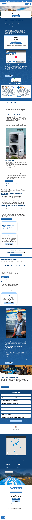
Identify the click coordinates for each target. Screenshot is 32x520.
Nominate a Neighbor (9, 302)
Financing (16, 501)
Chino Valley (19, 463)
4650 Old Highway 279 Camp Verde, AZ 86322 (15, 509)
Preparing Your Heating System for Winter (9, 229)
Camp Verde (8, 463)
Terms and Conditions (14, 513)
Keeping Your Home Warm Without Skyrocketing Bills (8, 228)
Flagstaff (18, 464)
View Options (9, 244)
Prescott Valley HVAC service (16, 32)
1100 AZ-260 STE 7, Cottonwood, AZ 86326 (14, 508)
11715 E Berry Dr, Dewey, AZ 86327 (13, 506)
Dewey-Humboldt (9, 466)
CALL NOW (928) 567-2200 (16, 496)
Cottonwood (8, 464)
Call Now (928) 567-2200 (16, 43)
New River (18, 466)
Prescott (7, 467)
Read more (10, 95)
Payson (18, 467)
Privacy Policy (18, 513)
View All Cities (9, 472)
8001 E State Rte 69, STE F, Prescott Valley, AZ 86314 (15, 505)
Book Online (16, 16)
